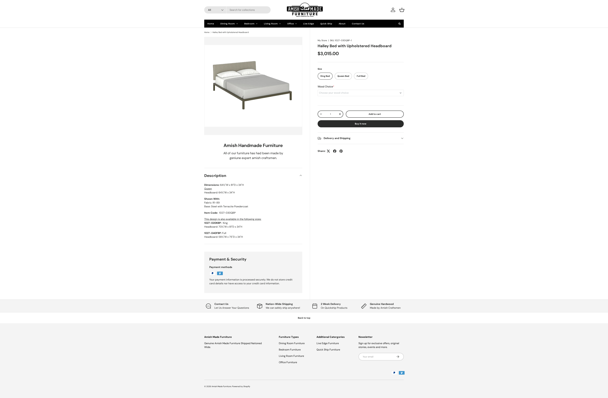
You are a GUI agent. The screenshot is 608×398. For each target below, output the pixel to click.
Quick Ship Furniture (328, 349)
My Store (322, 40)
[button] (401, 9)
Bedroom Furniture (290, 349)
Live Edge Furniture (328, 343)
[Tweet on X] (328, 151)
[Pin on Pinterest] (341, 151)
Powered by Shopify (241, 386)
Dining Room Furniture (292, 343)
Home (206, 32)
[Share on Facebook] (335, 151)
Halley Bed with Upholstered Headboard (230, 32)
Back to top (304, 317)
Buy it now (360, 123)
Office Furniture (288, 362)
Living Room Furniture (291, 356)
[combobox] (237, 9)
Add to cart (375, 114)
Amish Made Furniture (221, 386)
